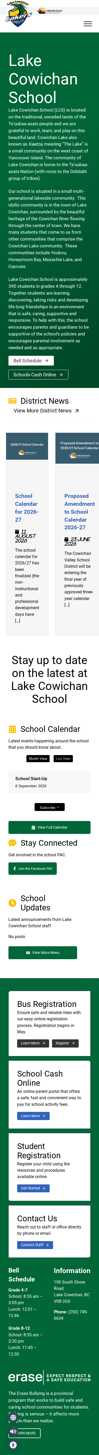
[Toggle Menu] (88, 23)
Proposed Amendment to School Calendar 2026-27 (79, 511)
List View (63, 759)
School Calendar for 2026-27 (27, 507)
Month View (38, 759)
